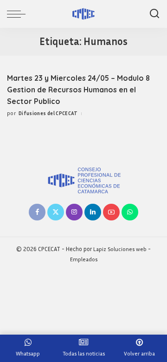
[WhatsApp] (130, 212)
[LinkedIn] (92, 212)
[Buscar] (154, 14)
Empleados (83, 259)
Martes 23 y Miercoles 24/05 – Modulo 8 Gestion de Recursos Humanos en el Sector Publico (78, 89)
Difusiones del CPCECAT (48, 113)
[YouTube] (111, 212)
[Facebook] (37, 212)
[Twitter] (55, 212)
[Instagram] (74, 212)
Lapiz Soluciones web (120, 249)
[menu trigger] (18, 14)
